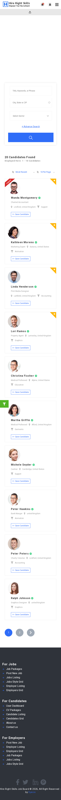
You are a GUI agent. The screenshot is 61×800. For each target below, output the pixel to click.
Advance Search (31, 126)
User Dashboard (15, 705)
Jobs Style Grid (14, 681)
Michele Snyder (22, 464)
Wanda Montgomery (24, 197)
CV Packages (13, 710)
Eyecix (32, 792)
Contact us (12, 727)
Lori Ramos (19, 331)
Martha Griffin (21, 420)
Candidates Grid (15, 718)
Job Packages (14, 668)
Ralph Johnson (21, 598)
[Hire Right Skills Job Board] (16, 4)
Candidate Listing (15, 714)
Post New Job (14, 673)
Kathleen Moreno (23, 242)
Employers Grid (14, 690)
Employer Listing (15, 685)
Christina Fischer (23, 375)
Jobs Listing (13, 677)
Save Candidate (22, 214)
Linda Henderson (22, 286)
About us (11, 722)
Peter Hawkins (21, 509)
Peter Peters (20, 553)
